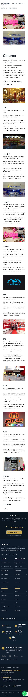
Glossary (3, 603)
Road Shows (17, 574)
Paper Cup (17, 582)
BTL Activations (4, 570)
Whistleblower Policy (5, 695)
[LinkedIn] (2, 554)
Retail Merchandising (6, 566)
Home (2, 3)
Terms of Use (4, 692)
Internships (4, 610)
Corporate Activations (20, 563)
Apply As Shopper (5, 606)
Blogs (2, 591)
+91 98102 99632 (16, 527)
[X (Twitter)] (6, 554)
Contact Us (17, 606)
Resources (21, 3)
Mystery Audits (4, 574)
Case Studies (4, 595)
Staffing (16, 603)
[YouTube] (16, 554)
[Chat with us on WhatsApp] (24, 693)
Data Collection (4, 582)
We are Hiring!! (13, 8)
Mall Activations (18, 566)
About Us (17, 591)
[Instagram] (13, 554)
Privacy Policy (18, 610)
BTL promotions (8, 62)
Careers (16, 599)
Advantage (3, 599)
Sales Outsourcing (5, 563)
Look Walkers (18, 570)
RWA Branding (18, 578)
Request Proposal (13, 532)
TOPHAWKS (14, 515)
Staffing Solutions (5, 578)
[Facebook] (9, 554)
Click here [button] (5, 509)
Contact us (4, 8)
